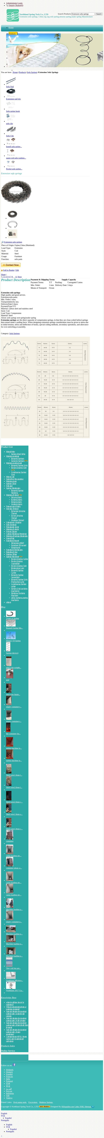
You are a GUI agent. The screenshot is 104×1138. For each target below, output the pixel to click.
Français (9, 1077)
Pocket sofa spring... (14, 169)
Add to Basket (8, 270)
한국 (8, 1086)
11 (16, 277)
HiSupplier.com (68, 1107)
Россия (9, 1091)
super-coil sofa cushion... (16, 158)
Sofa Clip (10, 136)
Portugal (9, 1081)
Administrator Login (14, 3)
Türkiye (9, 1098)
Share (3, 274)
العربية (9, 1089)
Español (9, 1074)
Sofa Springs (32, 72)
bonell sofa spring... (14, 147)
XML (82, 1107)
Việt (7, 1096)
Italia (8, 1079)
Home (15, 72)
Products (22, 72)
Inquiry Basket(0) (16, 5)
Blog (3, 607)
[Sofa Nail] (11, 84)
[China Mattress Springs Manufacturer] (12, 21)
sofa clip (9, 123)
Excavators (33, 1102)
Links (77, 1107)
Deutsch (9, 1072)
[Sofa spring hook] (11, 109)
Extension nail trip (13, 99)
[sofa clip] (11, 121)
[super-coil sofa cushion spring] (11, 156)
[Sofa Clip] (11, 133)
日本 (8, 1083)
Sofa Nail (10, 87)
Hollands (9, 1070)
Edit (17, 270)
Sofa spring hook (13, 111)
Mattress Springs (46, 1102)
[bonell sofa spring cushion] (11, 144)
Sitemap (88, 1107)
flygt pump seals (20, 1102)
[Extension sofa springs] (16, 206)
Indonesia (10, 1093)
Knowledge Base (8, 997)
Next (20, 277)
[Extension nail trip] (11, 97)
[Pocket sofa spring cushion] (11, 167)
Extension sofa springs (13, 242)
